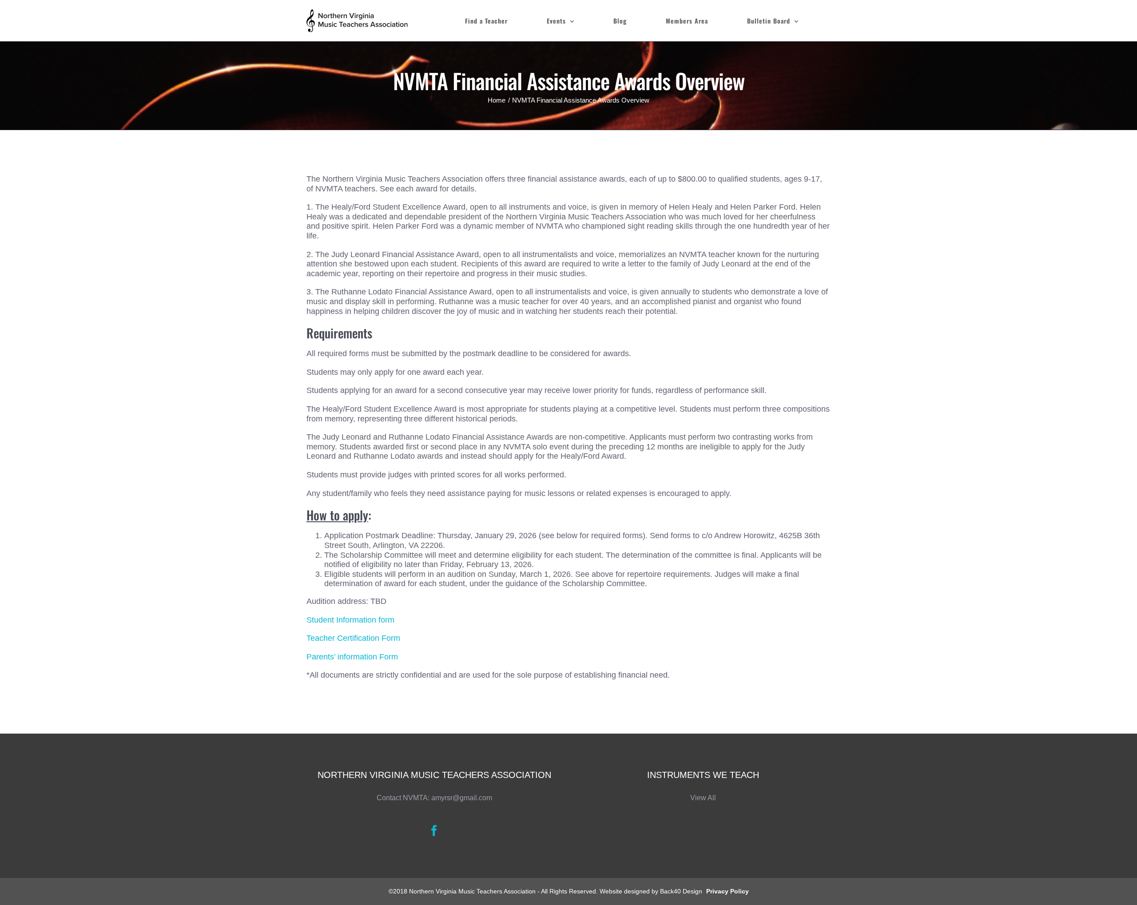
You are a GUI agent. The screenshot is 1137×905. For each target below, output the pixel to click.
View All (703, 798)
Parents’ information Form (352, 656)
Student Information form (350, 619)
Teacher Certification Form (353, 638)
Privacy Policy (727, 891)
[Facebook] (434, 830)
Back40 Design (681, 891)
